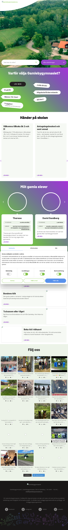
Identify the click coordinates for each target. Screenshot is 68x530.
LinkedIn (60, 509)
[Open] (9, 364)
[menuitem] (63, 3)
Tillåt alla (55, 280)
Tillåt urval (34, 280)
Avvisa (12, 280)
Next (67, 160)
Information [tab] (34, 248)
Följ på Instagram (39, 475)
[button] (36, 62)
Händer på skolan (34, 117)
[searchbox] (17, 62)
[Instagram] (15, 370)
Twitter (44, 509)
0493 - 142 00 (53, 489)
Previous (1, 160)
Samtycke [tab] (12, 248)
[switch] (25, 274)
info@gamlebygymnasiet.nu (34, 491)
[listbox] (54, 62)
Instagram (28, 509)
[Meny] (64, 3)
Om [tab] (56, 248)
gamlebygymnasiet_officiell (8, 357)
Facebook (12, 509)
